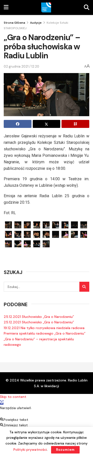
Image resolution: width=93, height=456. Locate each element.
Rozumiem (65, 450)
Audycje (36, 23)
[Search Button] (84, 287)
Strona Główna (14, 23)
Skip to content (13, 396)
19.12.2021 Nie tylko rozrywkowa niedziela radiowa (44, 328)
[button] (1, 402)
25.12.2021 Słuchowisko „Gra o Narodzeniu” (39, 316)
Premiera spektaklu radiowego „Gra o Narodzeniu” (45, 333)
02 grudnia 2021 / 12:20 (21, 66)
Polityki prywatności (30, 449)
